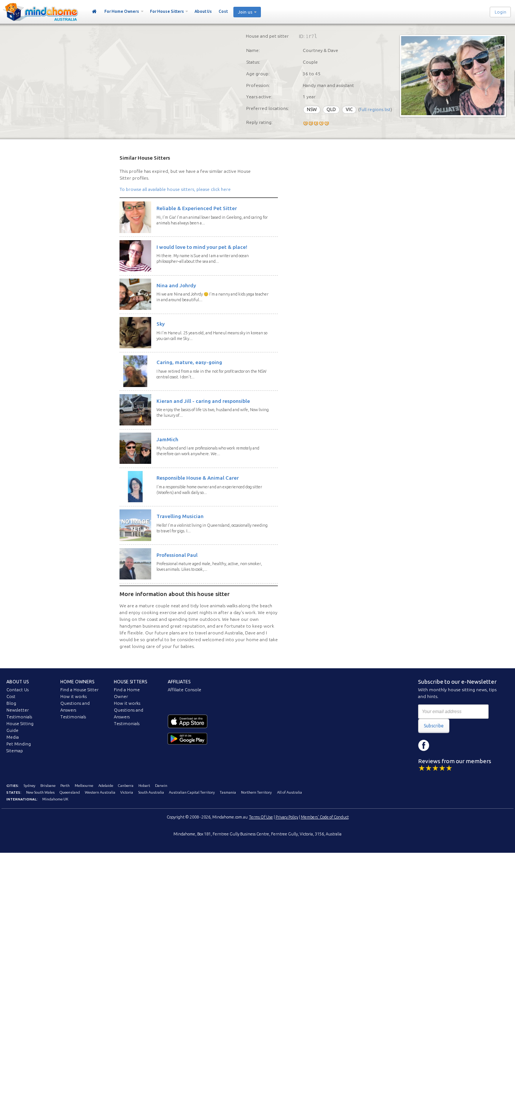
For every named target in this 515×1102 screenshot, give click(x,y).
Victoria (126, 792)
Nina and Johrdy (176, 285)
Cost (223, 11)
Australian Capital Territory (192, 792)
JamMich (167, 439)
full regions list (375, 109)
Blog (11, 703)
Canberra (125, 785)
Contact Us (17, 689)
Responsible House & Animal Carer (197, 478)
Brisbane (47, 785)
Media (12, 737)
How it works (73, 696)
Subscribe (434, 725)
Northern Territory (256, 792)
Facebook (423, 745)
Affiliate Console (184, 689)
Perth (65, 785)
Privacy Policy (287, 817)
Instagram (440, 745)
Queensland (70, 792)
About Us (203, 11)
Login (500, 12)
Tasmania (228, 792)
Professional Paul (177, 555)
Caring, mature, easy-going (189, 362)
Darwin (161, 785)
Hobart (144, 785)
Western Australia (100, 792)
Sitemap (14, 750)
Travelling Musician (180, 516)
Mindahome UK (55, 799)
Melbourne (84, 785)
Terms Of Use (261, 817)
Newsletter (17, 710)
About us (17, 681)
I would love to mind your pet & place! (201, 247)
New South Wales (40, 792)
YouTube (457, 745)
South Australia (151, 792)
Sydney (29, 785)
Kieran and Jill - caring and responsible (203, 401)
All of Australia (289, 792)
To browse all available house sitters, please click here (175, 189)
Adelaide (105, 785)
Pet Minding (18, 744)
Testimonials (19, 717)
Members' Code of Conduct (325, 817)
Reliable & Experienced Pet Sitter (196, 208)
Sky (160, 324)
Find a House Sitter (79, 689)
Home (94, 11)
